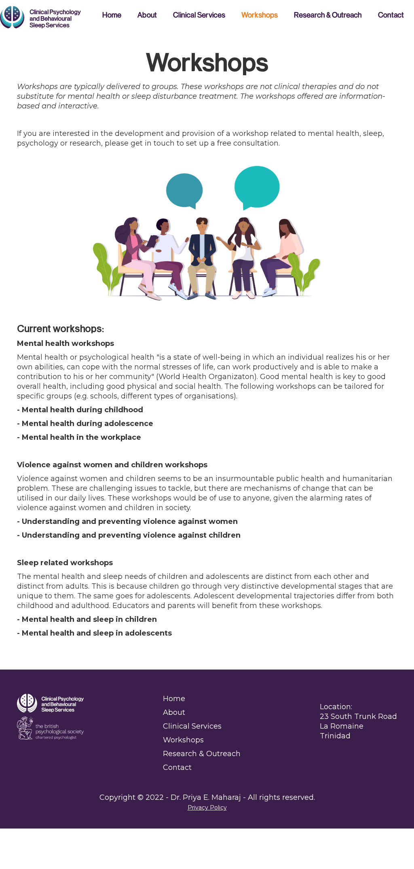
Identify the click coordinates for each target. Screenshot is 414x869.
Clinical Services (199, 15)
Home (111, 15)
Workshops (259, 15)
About (147, 15)
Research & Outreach (328, 15)
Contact (391, 15)
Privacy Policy (207, 807)
